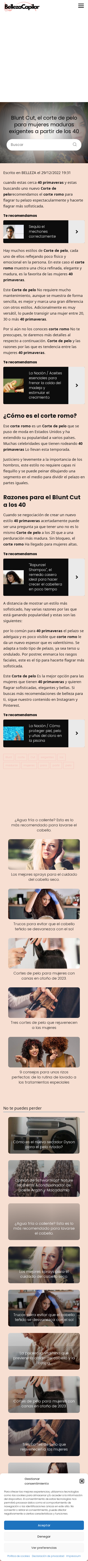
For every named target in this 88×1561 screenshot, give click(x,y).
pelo (68, 765)
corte (21, 757)
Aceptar (44, 1525)
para (43, 765)
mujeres (29, 765)
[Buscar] (73, 143)
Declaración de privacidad (48, 1556)
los (61, 757)
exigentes (47, 757)
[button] (82, 1481)
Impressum (73, 1556)
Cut (32, 757)
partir (56, 765)
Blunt (9, 757)
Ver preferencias (44, 1548)
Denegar (44, 1536)
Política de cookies (18, 1556)
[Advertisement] (44, 58)
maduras (12, 765)
